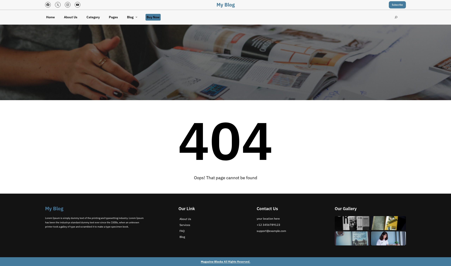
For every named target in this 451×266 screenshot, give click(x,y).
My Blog (226, 4)
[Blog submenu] (136, 17)
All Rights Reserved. (225, 261)
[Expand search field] (396, 17)
